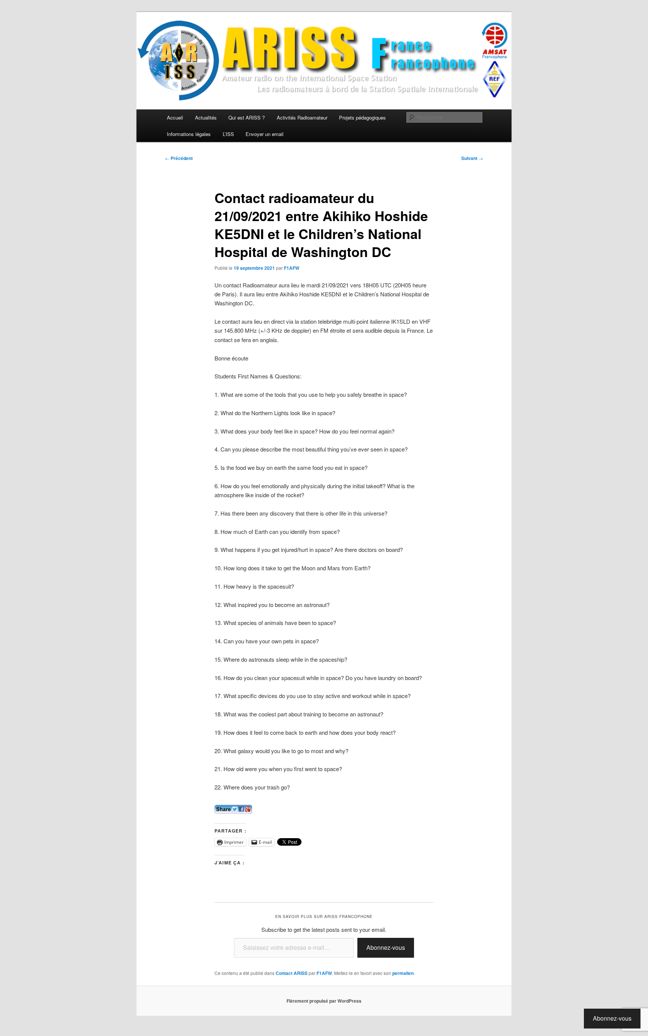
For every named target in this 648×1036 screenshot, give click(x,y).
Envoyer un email (265, 134)
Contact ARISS (292, 973)
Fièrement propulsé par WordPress (324, 1000)
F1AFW (291, 268)
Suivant (472, 158)
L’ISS (228, 134)
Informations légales (189, 134)
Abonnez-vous (385, 947)
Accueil (175, 117)
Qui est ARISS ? (246, 117)
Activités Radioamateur (302, 117)
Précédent (179, 158)
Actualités (206, 117)
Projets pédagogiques (362, 117)
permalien (403, 973)
